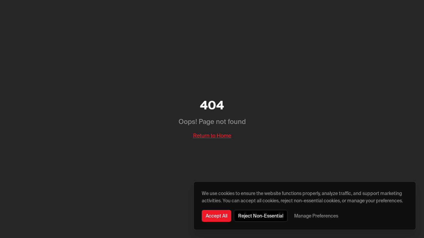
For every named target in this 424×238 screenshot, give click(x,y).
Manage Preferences (316, 215)
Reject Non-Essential (260, 215)
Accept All (216, 215)
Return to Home (212, 136)
